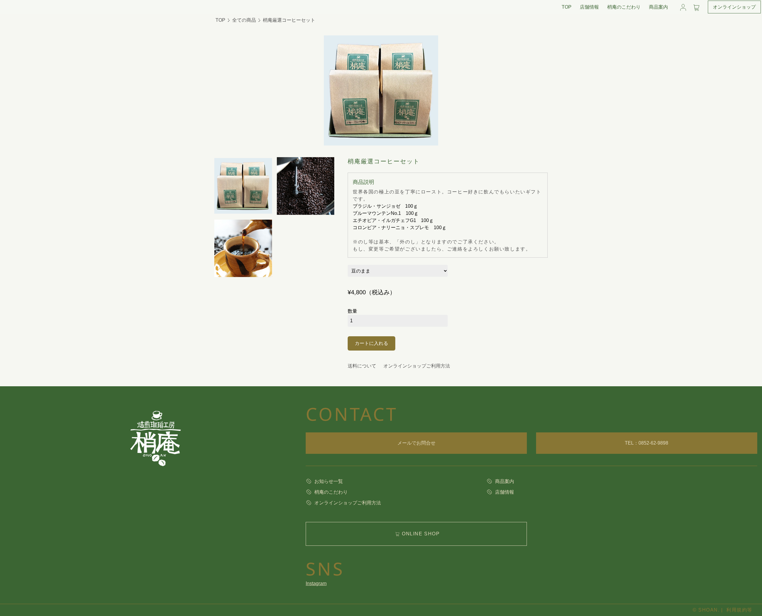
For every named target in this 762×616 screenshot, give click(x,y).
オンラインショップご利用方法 (416, 365)
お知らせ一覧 (328, 481)
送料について (362, 365)
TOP (567, 7)
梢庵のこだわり (624, 7)
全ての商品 (244, 20)
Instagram (316, 583)
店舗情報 (589, 7)
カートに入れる (371, 343)
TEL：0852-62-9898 (646, 442)
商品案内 (658, 7)
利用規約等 (739, 609)
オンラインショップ (734, 7)
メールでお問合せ (416, 442)
